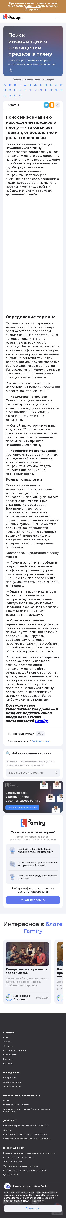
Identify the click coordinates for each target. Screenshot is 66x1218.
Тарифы (7, 1041)
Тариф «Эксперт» (12, 1086)
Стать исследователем (14, 1050)
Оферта (7, 1130)
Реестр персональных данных (18, 1157)
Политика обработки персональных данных (25, 1125)
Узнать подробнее (33, 900)
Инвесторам (9, 1055)
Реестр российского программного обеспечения (29, 1153)
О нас (6, 1037)
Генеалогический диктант (16, 1105)
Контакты (7, 1063)
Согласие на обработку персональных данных (27, 1138)
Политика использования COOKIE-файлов (25, 1134)
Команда (7, 1059)
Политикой (38, 1200)
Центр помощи (11, 1174)
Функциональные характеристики (20, 1166)
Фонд (6, 1100)
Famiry (41, 721)
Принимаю (33, 1208)
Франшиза (8, 1046)
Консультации (10, 1077)
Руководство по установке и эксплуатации (25, 1170)
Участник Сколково (13, 1161)
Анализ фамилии (12, 1082)
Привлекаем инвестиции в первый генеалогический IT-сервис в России (33, 6)
